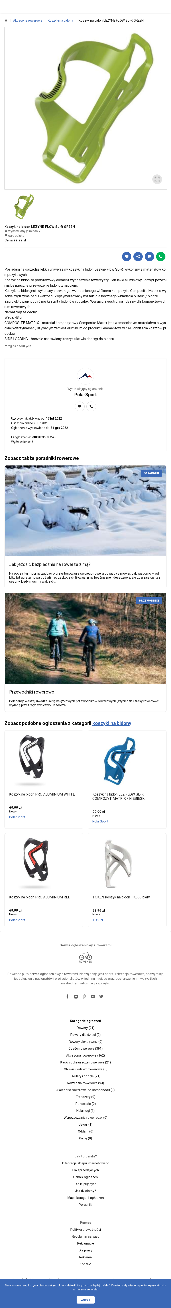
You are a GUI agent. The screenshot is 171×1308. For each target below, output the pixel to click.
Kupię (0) (85, 1138)
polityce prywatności (152, 1285)
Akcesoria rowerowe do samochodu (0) (85, 1090)
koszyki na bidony (111, 723)
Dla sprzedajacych (85, 1170)
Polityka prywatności (85, 1230)
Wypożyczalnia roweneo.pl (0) (85, 1118)
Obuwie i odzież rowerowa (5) (85, 1069)
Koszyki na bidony (60, 20)
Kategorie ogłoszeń (85, 1021)
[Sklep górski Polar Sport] (85, 376)
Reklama (85, 1257)
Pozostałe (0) (85, 1104)
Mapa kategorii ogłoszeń (85, 1198)
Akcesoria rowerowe (27, 20)
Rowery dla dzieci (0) (85, 1035)
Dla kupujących (85, 1184)
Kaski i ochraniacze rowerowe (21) (85, 1062)
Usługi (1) (85, 1124)
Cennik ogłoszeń (85, 1177)
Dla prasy (85, 1250)
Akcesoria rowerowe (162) (85, 1055)
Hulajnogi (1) (85, 1111)
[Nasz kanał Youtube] (93, 996)
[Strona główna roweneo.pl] (6, 20)
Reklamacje (85, 1243)
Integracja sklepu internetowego (85, 1163)
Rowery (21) (85, 1028)
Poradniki (85, 1205)
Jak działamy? (85, 1191)
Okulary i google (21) (85, 1076)
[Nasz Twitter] (101, 996)
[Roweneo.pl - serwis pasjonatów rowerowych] (85, 957)
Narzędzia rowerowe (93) (85, 1083)
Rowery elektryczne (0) (85, 1042)
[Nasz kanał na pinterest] (84, 996)
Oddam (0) (85, 1131)
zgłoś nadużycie (19, 346)
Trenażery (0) (85, 1097)
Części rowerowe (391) (86, 1049)
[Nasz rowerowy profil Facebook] (67, 996)
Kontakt (86, 1264)
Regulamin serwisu (85, 1237)
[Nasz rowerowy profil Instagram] (76, 996)
